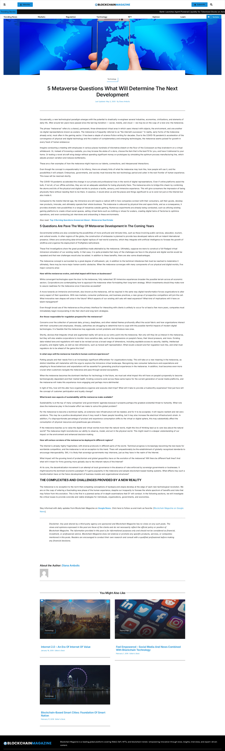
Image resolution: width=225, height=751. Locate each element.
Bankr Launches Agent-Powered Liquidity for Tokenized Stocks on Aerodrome (163, 12)
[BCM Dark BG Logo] (27, 742)
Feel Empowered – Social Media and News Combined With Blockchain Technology (148, 648)
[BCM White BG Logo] (112, 4)
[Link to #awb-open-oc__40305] (215, 4)
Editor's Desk (60, 650)
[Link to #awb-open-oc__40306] (5, 4)
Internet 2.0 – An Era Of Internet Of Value (65, 646)
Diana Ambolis (124, 101)
